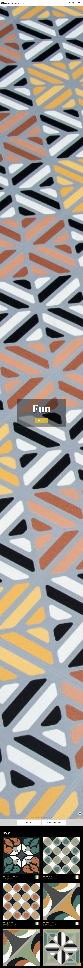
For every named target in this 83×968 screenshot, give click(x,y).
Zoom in (41, 421)
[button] (31, 817)
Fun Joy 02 (8, 923)
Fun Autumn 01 (10, 876)
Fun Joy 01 (47, 876)
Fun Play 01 (48, 923)
